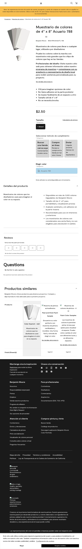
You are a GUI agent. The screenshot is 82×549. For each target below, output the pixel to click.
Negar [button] (22, 545)
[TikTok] (51, 372)
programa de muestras (46, 69)
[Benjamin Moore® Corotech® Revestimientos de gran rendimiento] (19, 471)
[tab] (19, 58)
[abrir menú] (5, 3)
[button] (71, 3)
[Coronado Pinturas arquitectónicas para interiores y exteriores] (19, 502)
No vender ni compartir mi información (23, 407)
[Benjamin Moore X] (66, 368)
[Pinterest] (61, 368)
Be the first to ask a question (14, 270)
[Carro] (76, 3)
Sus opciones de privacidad (19, 413)
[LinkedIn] (46, 372)
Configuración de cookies (45, 541)
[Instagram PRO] (51, 368)
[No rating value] (40, 36)
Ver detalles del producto (44, 82)
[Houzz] (42, 372)
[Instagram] (46, 368)
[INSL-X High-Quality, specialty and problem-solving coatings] (19, 487)
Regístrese (13, 367)
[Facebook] (42, 368)
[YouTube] (56, 368)
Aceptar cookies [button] (60, 545)
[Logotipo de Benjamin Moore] (41, 3)
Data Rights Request (17, 410)
